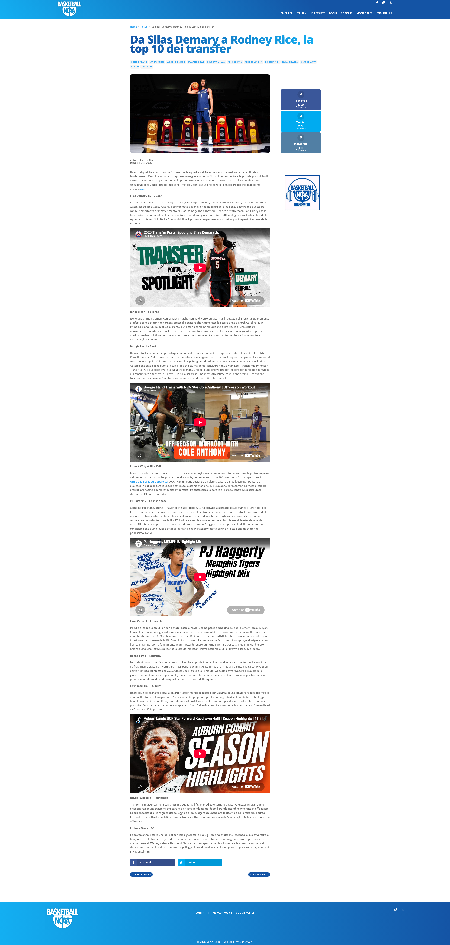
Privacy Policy (222, 912)
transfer (146, 66)
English (382, 13)
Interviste (318, 13)
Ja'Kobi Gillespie (175, 61)
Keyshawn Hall (216, 61)
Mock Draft (364, 13)
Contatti (202, 912)
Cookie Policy (245, 912)
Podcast (347, 13)
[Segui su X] (391, 3)
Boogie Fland (139, 61)
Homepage (285, 13)
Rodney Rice (272, 61)
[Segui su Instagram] (384, 3)
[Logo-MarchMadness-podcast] (302, 209)
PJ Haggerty (235, 61)
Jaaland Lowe (196, 61)
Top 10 (135, 66)
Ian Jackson (157, 61)
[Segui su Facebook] (377, 3)
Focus (333, 13)
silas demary (308, 61)
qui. (142, 189)
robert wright (254, 61)
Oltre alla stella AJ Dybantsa (149, 481)
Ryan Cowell (290, 61)
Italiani (301, 13)
